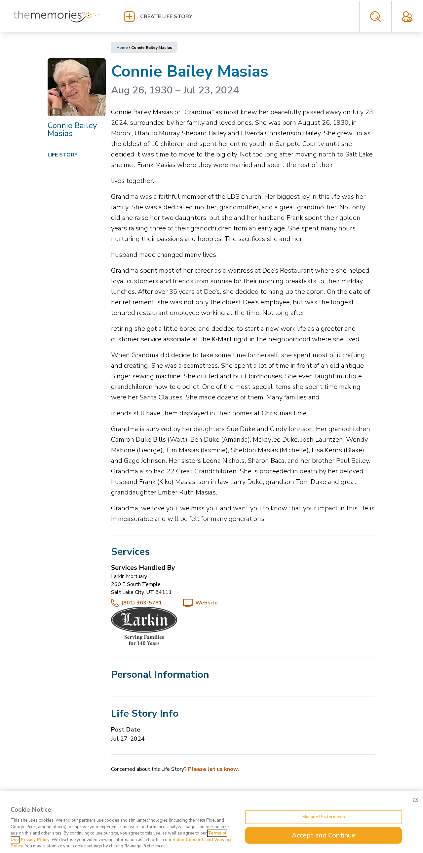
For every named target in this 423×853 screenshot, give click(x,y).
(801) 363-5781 (141, 602)
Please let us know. (213, 769)
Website (206, 602)
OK (415, 800)
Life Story (63, 154)
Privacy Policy (35, 840)
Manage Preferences (323, 817)
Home (122, 47)
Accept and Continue (324, 835)
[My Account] (407, 16)
